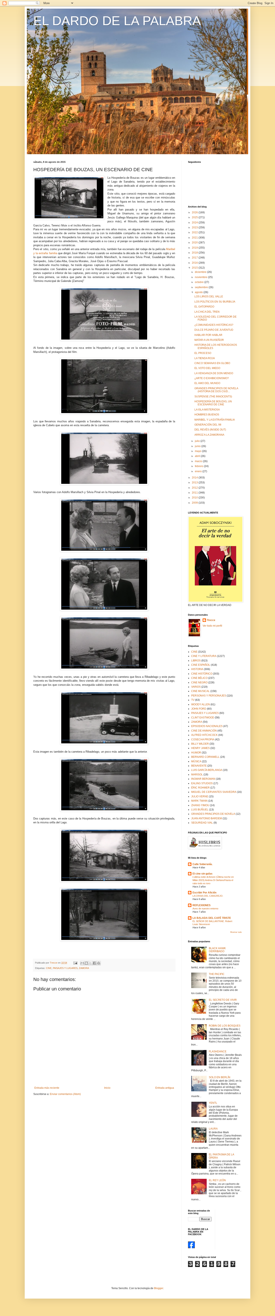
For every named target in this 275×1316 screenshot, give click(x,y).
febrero (199, 466)
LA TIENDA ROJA (204, 358)
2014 (195, 477)
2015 (195, 267)
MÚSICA (196, 761)
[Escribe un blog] (86, 963)
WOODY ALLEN (200, 704)
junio (198, 446)
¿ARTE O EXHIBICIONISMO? (211, 378)
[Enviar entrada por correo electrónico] (75, 962)
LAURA (213, 1128)
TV (192, 699)
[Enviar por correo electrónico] (82, 963)
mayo (198, 451)
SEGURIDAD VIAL (202, 822)
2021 (195, 237)
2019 (195, 247)
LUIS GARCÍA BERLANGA (206, 770)
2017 (195, 257)
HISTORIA (197, 669)
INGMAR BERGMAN (203, 778)
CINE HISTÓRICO (201, 673)
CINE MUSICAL (200, 691)
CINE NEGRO (199, 682)
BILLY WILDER (200, 743)
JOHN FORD (198, 708)
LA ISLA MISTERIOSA (207, 409)
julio (197, 441)
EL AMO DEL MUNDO (207, 383)
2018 (195, 252)
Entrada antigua (164, 1087)
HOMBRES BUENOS (206, 414)
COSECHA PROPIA (202, 739)
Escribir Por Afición (204, 892)
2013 (195, 482)
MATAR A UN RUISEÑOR (209, 339)
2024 (195, 222)
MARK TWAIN (199, 800)
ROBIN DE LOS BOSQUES (224, 1025)
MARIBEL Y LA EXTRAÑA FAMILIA (214, 419)
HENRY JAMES (200, 748)
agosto (199, 292)
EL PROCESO (202, 353)
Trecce (211, 620)
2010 (195, 497)
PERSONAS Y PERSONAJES (208, 695)
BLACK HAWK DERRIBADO (217, 950)
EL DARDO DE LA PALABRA (117, 21)
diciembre (201, 272)
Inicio (107, 1087)
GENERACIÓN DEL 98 (207, 424)
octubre (199, 282)
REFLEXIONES (201, 905)
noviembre (201, 277)
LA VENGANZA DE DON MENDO (213, 373)
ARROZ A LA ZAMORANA (209, 434)
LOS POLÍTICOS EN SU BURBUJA (214, 301)
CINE (49, 968)
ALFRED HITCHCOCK (204, 734)
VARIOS (196, 686)
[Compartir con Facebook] (94, 963)
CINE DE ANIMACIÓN (204, 730)
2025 (195, 217)
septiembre (202, 287)
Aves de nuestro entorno (205, 908)
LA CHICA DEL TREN (207, 311)
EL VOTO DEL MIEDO (207, 368)
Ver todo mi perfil (212, 625)
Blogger (158, 1288)
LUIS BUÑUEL (199, 809)
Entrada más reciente (46, 1087)
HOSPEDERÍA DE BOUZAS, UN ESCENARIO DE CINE (213, 403)
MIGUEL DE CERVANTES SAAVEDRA (213, 791)
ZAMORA (84, 968)
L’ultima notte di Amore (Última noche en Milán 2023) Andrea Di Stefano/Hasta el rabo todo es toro (213, 880)
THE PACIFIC (217, 974)
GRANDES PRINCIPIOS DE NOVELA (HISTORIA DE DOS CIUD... (216, 390)
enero (198, 471)
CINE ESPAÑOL (200, 664)
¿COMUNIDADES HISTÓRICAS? (213, 324)
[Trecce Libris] (191, 1247)
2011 (195, 492)
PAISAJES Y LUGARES (65, 968)
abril (198, 456)
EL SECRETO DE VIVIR (223, 999)
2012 (195, 487)
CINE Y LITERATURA (203, 656)
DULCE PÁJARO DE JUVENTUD (213, 329)
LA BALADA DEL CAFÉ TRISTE (211, 917)
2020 (195, 242)
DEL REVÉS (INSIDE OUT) (210, 429)
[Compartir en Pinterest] (98, 963)
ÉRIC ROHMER (200, 787)
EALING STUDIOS (202, 783)
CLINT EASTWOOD (202, 717)
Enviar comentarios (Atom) (65, 1094)
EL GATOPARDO (204, 306)
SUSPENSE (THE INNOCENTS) (213, 396)
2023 (195, 227)
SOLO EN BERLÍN (219, 1077)
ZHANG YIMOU (200, 805)
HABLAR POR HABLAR (208, 335)
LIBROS (196, 660)
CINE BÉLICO (199, 678)
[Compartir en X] (90, 963)
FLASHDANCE (217, 1051)
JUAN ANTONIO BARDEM (206, 818)
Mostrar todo (236, 932)
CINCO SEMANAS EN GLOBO (212, 363)
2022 (195, 232)
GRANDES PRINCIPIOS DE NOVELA (213, 813)
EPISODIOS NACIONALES (207, 726)
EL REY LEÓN (217, 1180)
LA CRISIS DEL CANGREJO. (207, 896)
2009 (195, 502)
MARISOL (197, 774)
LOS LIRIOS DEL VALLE (208, 296)
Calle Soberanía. (202, 864)
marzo (199, 461)
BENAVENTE (199, 765)
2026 (195, 212)
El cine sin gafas (202, 873)
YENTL (213, 1102)
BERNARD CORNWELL (205, 756)
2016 (195, 262)
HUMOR (196, 752)
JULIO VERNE (199, 796)
